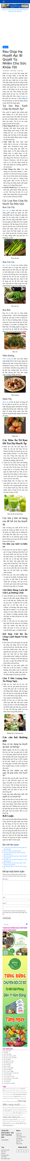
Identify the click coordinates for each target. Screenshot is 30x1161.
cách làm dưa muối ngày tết (11, 1092)
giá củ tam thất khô (13, 1101)
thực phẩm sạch (5, 1158)
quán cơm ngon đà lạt (10, 1119)
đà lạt (18, 1123)
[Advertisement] (15, 29)
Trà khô (6, 1081)
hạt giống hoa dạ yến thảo (12, 1109)
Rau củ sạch (7, 1071)
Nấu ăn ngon (7, 1068)
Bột (4, 1052)
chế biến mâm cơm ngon (14, 1090)
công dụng (5, 1096)
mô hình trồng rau (12, 1115)
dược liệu (6, 1054)
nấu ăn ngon (22, 1117)
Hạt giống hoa (7, 1061)
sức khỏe (3, 1156)
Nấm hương (7, 359)
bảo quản (6, 1050)
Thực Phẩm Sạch (21, 1136)
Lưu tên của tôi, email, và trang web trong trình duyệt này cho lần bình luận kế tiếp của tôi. (15, 912)
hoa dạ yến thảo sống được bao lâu (12, 1107)
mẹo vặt (3, 1151)
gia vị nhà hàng (6, 1101)
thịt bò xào (13, 1121)
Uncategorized (8, 1083)
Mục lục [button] (5, 47)
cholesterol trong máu (16, 1088)
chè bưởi (7, 1090)
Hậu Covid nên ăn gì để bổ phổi (12, 851)
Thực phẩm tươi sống (9, 1078)
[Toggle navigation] (3, 1)
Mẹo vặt (6, 1066)
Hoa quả (6, 1064)
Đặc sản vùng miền (9, 1057)
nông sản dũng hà (11, 1117)
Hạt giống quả (7, 1062)
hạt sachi (8, 1111)
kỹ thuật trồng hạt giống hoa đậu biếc (19, 1111)
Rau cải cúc (6, 265)
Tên (4, 897)
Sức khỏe (6, 1074)
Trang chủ (4, 9)
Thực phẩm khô (8, 1076)
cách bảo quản (5, 1150)
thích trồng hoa (8, 1121)
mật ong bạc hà (19, 1115)
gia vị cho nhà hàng (22, 1098)
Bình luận (5, 879)
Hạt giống (19, 1138)
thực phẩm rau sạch (20, 1121)
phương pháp (5, 1155)
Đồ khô (5, 1059)
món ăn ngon (17, 1113)
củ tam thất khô (10, 1096)
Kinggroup (23, 96)
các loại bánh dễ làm (19, 1094)
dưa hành (22, 1096)
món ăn (10, 1113)
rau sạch (19, 1119)
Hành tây (6, 402)
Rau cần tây (7, 210)
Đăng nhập (19, 1143)
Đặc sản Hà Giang (8, 1056)
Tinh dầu (6, 1080)
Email (4, 903)
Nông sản (6, 1069)
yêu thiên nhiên (12, 1123)
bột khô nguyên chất (7, 1088)
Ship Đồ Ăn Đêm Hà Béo (10, 1073)
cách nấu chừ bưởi (9, 1094)
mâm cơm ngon (6, 1113)
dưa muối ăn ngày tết (13, 1098)
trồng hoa (6, 1123)
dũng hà (17, 1096)
